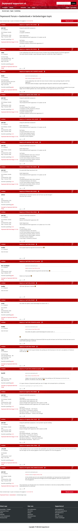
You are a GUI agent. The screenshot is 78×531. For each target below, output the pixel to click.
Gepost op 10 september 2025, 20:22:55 (29, 119)
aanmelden (73, 7)
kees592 (3, 373)
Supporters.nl (59, 506)
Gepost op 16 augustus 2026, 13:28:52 (28, 467)
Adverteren (30, 514)
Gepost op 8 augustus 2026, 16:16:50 (28, 391)
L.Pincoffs (3, 449)
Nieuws (11, 7)
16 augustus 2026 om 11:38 (37, 474)
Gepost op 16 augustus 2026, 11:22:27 (28, 419)
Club (29, 7)
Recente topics (5, 11)
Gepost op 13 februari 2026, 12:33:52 (28, 191)
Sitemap (57, 514)
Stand (1, 512)
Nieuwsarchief (3, 517)
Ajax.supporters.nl (59, 509)
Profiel (33, 7)
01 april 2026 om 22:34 (36, 268)
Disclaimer (30, 511)
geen (12, 64)
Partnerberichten (32, 516)
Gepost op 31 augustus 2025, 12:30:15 (28, 94)
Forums (17, 7)
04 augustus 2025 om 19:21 (36, 78)
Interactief (23, 7)
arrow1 (2, 303)
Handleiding (17, 11)
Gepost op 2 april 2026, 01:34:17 (27, 261)
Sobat (2, 52)
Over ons (30, 506)
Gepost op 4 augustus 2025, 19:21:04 (28, 49)
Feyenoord (6, 29)
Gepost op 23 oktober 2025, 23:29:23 (28, 167)
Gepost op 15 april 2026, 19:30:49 (27, 346)
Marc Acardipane (5, 265)
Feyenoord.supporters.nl (61, 511)
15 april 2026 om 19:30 (35, 375)
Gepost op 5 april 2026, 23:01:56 (27, 283)
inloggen (68, 7)
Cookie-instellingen (60, 517)
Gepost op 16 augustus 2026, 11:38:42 (28, 445)
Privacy (29, 512)
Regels (11, 11)
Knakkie (3, 247)
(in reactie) (40, 71)
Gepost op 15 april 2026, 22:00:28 (27, 368)
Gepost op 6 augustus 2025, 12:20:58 (28, 71)
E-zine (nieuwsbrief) (5, 516)
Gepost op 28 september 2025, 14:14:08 (29, 142)
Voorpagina (5, 7)
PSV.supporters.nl (59, 512)
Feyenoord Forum (8, 16)
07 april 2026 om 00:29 (36, 329)
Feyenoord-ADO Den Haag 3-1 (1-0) (9, 42)
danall (2, 76)
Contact (29, 517)
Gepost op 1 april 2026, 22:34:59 (27, 244)
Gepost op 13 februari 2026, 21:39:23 (28, 212)
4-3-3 (12, 39)
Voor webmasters (32, 509)
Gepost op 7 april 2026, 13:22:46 (27, 322)
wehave (3, 194)
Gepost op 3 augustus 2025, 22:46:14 (28, 24)
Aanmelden (3, 509)
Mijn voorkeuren (59, 516)
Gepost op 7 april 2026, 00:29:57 (27, 300)
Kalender (2, 514)
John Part (3, 28)
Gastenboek (24, 16)
